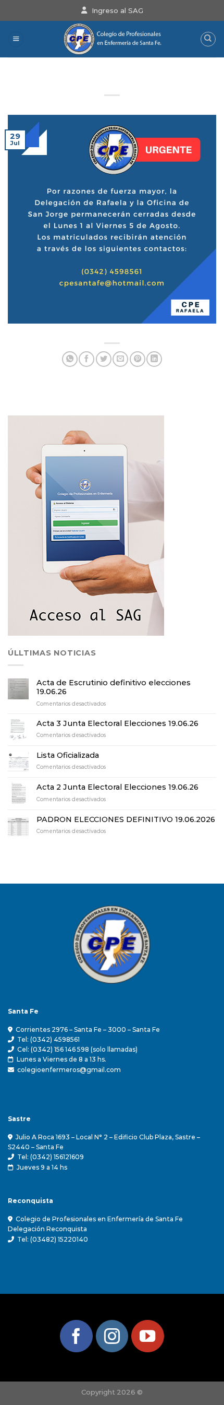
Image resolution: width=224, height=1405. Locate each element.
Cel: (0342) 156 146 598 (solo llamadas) (77, 1049)
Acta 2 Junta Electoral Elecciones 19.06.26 (117, 787)
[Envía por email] (120, 359)
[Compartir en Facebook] (86, 359)
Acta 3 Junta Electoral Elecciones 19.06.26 (117, 723)
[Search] (208, 39)
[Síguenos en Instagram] (112, 1336)
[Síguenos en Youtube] (147, 1336)
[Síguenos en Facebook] (76, 1336)
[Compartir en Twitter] (103, 359)
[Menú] (15, 39)
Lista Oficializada (67, 755)
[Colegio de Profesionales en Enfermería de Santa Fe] (112, 39)
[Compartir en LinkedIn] (154, 359)
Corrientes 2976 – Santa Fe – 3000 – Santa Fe (88, 1029)
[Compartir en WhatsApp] (70, 359)
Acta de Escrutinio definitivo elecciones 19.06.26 (113, 687)
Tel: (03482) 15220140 (52, 1239)
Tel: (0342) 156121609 (50, 1157)
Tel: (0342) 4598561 (48, 1039)
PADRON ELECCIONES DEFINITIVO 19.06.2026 (125, 819)
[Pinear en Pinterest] (137, 359)
